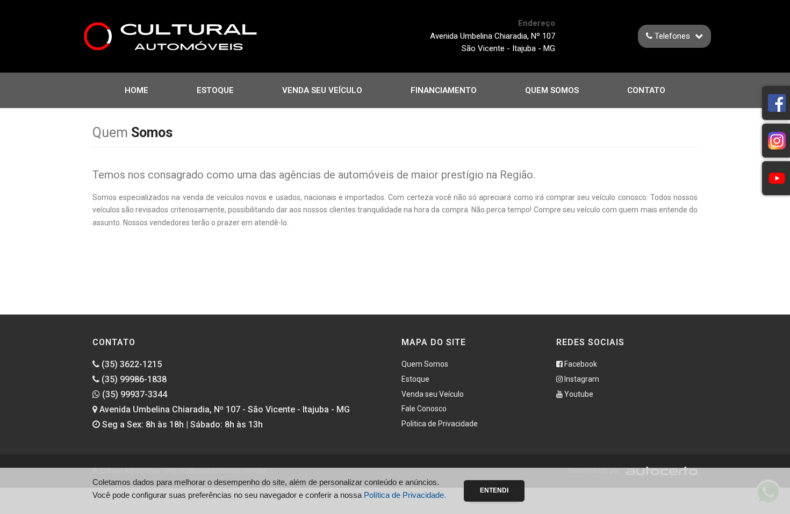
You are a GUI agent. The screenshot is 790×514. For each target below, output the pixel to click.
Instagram (581, 379)
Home (136, 90)
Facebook (580, 364)
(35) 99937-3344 (133, 394)
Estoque (215, 90)
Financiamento (444, 90)
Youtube (578, 394)
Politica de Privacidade (439, 423)
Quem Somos (552, 90)
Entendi (494, 490)
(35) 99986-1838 (133, 379)
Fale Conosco (424, 408)
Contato (646, 90)
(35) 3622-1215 (130, 364)
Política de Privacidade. (405, 494)
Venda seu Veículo (322, 90)
